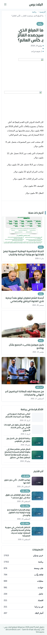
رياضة (34, 12)
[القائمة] (5, 4)
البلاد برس (36, 4)
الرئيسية (42, 12)
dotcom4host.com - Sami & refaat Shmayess (25, 631)
